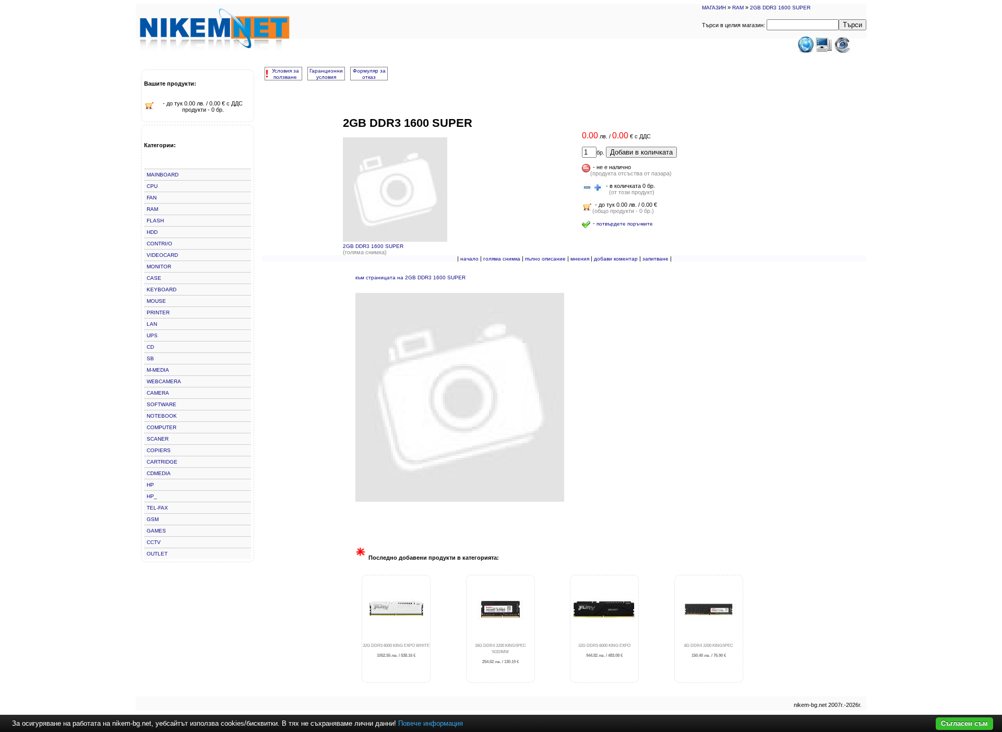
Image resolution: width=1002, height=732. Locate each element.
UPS (152, 335)
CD (150, 347)
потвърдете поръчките (625, 224)
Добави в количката (641, 152)
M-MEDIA (158, 370)
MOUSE (156, 301)
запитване (655, 259)
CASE (154, 278)
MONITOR (159, 266)
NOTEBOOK (162, 416)
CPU (152, 186)
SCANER (158, 439)
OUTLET (157, 554)
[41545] (587, 188)
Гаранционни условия (326, 74)
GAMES (156, 531)
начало (469, 259)
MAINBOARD (162, 175)
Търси (852, 25)
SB (150, 358)
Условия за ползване (285, 74)
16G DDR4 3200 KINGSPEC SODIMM (500, 654)
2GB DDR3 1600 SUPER (780, 7)
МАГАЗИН (714, 7)
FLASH (155, 220)
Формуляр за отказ (369, 74)
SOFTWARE (161, 404)
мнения (579, 259)
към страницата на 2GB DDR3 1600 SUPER (410, 277)
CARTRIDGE (162, 462)
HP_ (152, 496)
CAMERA (158, 393)
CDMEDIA (159, 473)
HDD (152, 232)
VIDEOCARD (162, 255)
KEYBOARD (161, 289)
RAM (738, 7)
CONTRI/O (159, 243)
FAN (152, 197)
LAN (152, 324)
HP (150, 485)
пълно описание (545, 259)
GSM (153, 519)
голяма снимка (501, 259)
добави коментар (616, 259)
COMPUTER (161, 427)
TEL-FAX (157, 508)
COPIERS (159, 450)
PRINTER (158, 312)
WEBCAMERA (164, 381)
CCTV (154, 542)
